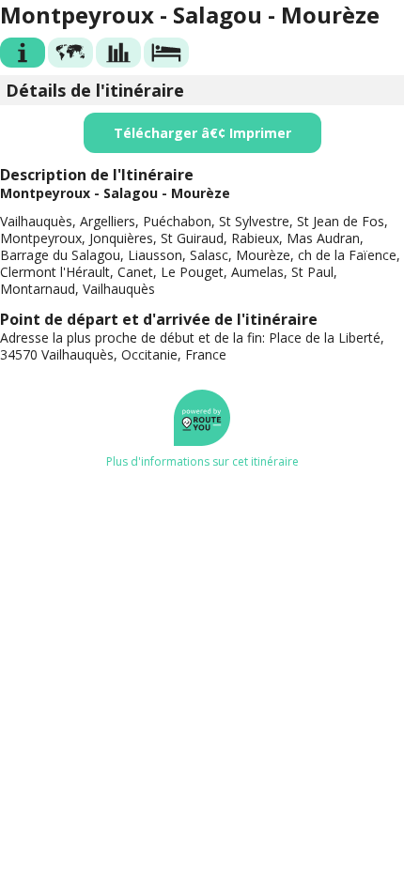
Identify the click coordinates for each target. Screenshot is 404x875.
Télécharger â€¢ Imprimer (202, 133)
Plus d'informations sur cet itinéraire (202, 461)
